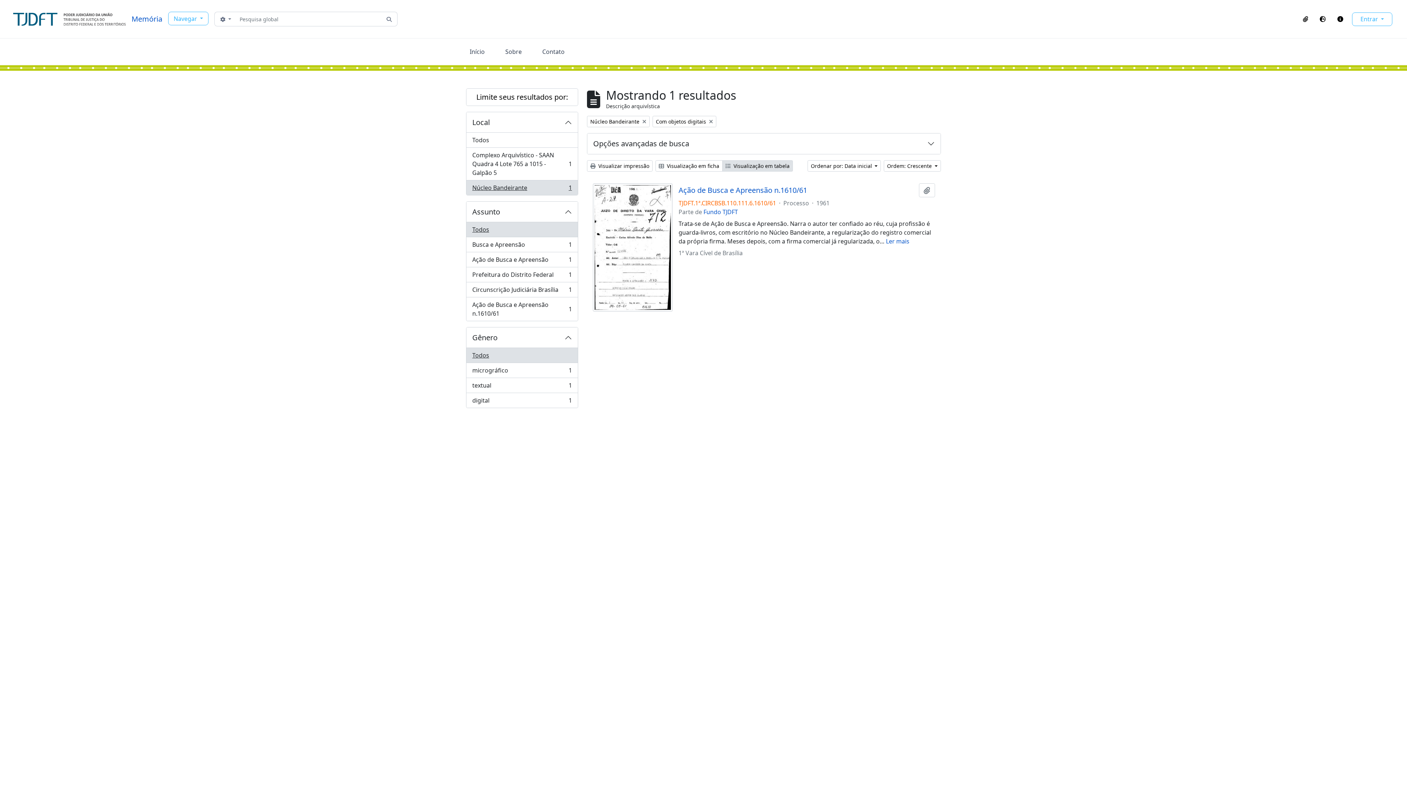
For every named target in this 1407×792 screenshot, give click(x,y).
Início (477, 52)
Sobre (513, 52)
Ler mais (897, 241)
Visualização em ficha (692, 165)
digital (522, 402)
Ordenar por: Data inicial (842, 165)
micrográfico (522, 372)
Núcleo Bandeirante (522, 189)
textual (522, 387)
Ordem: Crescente (910, 165)
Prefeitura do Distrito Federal (522, 276)
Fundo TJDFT (721, 212)
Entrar (1370, 19)
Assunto (486, 212)
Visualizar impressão (623, 165)
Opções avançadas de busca (641, 143)
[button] (1305, 19)
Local (481, 122)
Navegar (186, 19)
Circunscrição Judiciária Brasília (522, 291)
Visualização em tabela (761, 165)
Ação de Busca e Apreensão (522, 261)
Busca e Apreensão (522, 246)
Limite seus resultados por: (522, 97)
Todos (480, 140)
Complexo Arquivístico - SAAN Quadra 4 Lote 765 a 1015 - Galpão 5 (522, 164)
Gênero (485, 337)
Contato (553, 52)
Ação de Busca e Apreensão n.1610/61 (522, 309)
